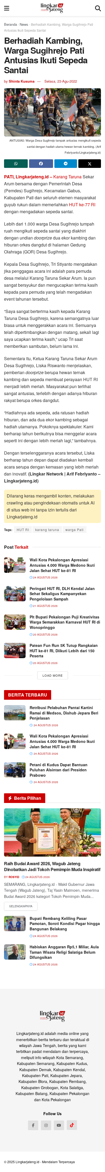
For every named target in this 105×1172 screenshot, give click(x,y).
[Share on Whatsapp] (16, 163)
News (24, 24)
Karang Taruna (67, 177)
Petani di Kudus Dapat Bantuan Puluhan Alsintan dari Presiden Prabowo (59, 770)
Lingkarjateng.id (27, 1161)
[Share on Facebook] (41, 163)
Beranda (10, 24)
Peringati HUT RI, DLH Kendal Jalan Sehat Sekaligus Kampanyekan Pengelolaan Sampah (62, 594)
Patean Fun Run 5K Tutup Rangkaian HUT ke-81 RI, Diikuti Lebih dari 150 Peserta (64, 650)
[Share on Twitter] (89, 163)
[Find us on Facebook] (33, 1125)
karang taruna (47, 529)
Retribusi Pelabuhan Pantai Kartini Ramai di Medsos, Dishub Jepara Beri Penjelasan (64, 713)
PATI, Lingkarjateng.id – (28, 177)
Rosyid (14, 877)
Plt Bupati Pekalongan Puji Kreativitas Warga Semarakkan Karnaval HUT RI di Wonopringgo (65, 622)
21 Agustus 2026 (45, 606)
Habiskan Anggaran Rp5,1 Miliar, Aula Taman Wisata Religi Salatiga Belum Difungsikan (64, 952)
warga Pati (74, 529)
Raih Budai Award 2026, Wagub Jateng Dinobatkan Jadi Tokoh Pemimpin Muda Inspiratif (52, 866)
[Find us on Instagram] (46, 1125)
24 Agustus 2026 (45, 577)
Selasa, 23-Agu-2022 (60, 81)
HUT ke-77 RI (82, 204)
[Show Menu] (6, 8)
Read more (20, 906)
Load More (53, 675)
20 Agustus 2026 (45, 634)
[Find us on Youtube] (59, 1125)
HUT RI (23, 529)
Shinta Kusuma (21, 81)
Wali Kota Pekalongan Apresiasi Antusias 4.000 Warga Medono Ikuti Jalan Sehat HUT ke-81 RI (62, 565)
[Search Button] (98, 8)
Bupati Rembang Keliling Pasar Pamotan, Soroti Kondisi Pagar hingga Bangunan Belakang (65, 923)
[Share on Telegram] (65, 163)
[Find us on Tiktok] (72, 1125)
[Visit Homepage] (52, 8)
